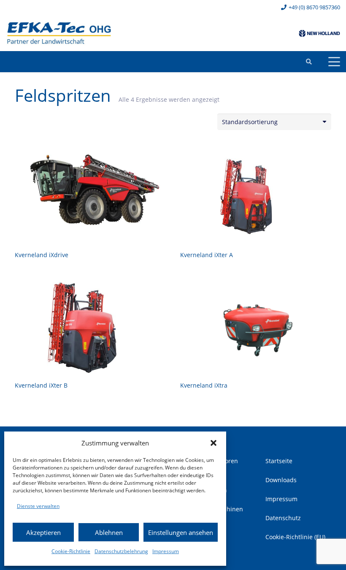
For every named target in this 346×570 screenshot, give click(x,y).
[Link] (59, 33)
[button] (213, 443)
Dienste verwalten (38, 506)
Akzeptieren (43, 532)
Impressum (165, 551)
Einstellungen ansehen (180, 532)
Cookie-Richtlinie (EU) (295, 537)
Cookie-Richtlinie (70, 551)
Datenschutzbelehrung (121, 551)
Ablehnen (109, 532)
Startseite (278, 461)
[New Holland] (319, 33)
